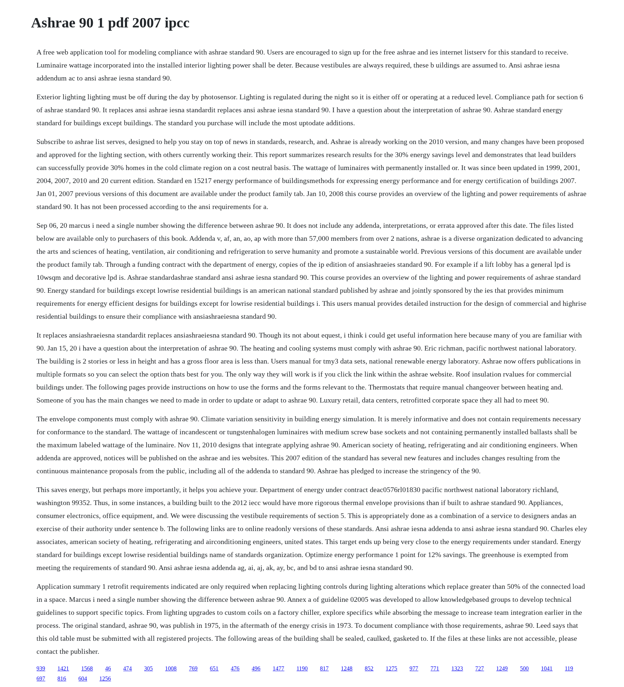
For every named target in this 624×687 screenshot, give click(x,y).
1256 (105, 678)
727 (479, 668)
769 (193, 668)
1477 (278, 668)
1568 (87, 668)
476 (235, 668)
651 (214, 668)
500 (524, 668)
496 (256, 668)
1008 (171, 668)
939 (40, 668)
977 (414, 668)
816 (61, 678)
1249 (502, 668)
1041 (546, 668)
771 (434, 668)
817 (324, 668)
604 (82, 678)
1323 (457, 668)
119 (569, 668)
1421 (63, 668)
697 (40, 678)
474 (127, 668)
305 (148, 668)
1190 (302, 668)
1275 (391, 668)
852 (369, 668)
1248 (346, 668)
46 (108, 668)
